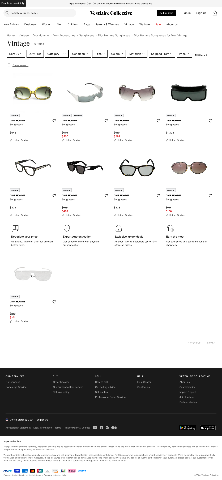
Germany (48, 475)
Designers (30, 24)
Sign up (201, 13)
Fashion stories (188, 402)
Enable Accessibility (12, 3)
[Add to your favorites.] (54, 121)
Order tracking (61, 382)
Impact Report (188, 392)
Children (73, 24)
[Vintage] (136, 24)
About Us (172, 24)
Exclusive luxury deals (128, 236)
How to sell (101, 382)
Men (59, 24)
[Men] (65, 24)
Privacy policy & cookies (77, 427)
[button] (214, 13)
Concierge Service (16, 387)
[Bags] (92, 24)
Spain (57, 475)
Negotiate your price (24, 236)
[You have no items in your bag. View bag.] (214, 13)
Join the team (187, 397)
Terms (58, 427)
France (6, 475)
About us (185, 382)
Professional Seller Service (110, 397)
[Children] (80, 24)
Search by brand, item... (24, 13)
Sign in (186, 13)
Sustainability (187, 387)
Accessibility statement (18, 427)
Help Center (144, 382)
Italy (64, 475)
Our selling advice (105, 387)
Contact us (143, 387)
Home (11, 35)
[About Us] (180, 24)
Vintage (129, 24)
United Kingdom (19, 475)
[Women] (54, 24)
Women (46, 24)
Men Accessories (64, 35)
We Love (144, 24)
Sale (158, 24)
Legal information (42, 427)
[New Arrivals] (21, 24)
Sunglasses (86, 35)
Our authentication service (68, 387)
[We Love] (152, 24)
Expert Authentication (77, 236)
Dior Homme (41, 35)
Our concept (13, 382)
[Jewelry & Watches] (121, 24)
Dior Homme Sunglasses (114, 35)
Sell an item (166, 13)
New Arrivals (11, 24)
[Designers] (39, 24)
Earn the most (175, 236)
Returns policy (61, 392)
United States (35, 475)
